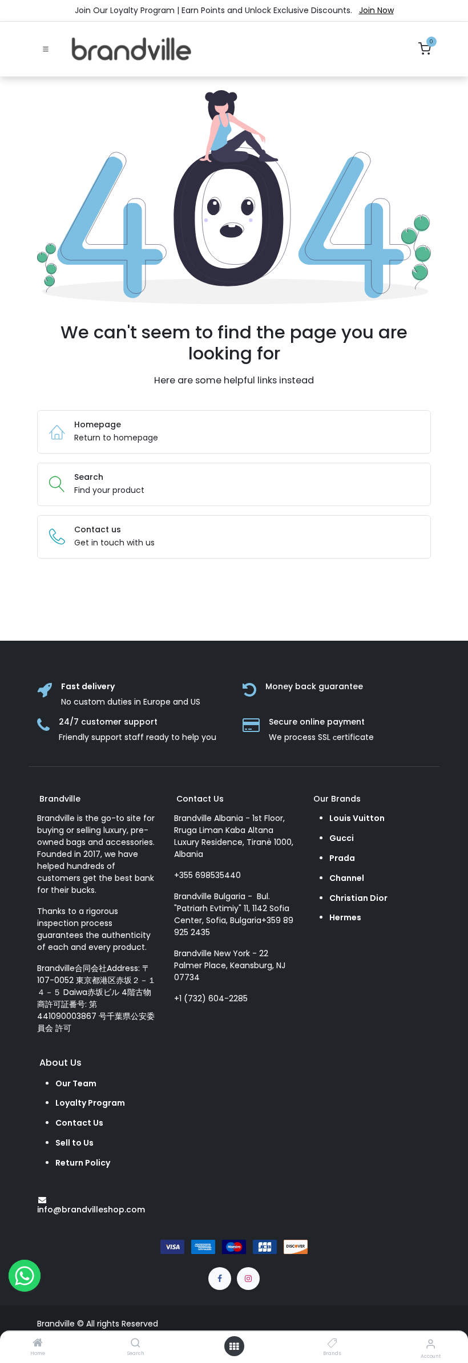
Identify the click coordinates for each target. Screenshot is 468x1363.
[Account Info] (430, 1344)
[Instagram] (248, 1278)
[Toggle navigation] (45, 49)
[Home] (38, 1343)
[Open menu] (234, 1346)
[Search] (135, 1343)
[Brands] (332, 1343)
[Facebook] (219, 1278)
